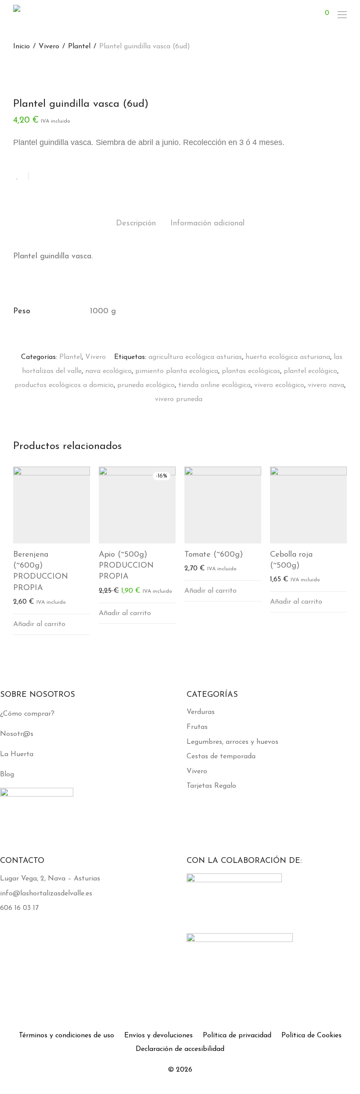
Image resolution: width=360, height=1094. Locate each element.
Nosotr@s (16, 734)
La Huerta (16, 754)
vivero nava (326, 385)
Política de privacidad (237, 1035)
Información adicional (207, 224)
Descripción (136, 224)
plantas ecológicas (251, 371)
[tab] (136, 224)
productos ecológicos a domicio (64, 385)
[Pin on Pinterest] (64, 176)
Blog (7, 774)
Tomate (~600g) (213, 555)
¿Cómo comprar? (27, 713)
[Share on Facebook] (38, 176)
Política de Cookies (311, 1035)
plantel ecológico (310, 371)
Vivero (49, 46)
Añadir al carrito (39, 624)
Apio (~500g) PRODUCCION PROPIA (126, 566)
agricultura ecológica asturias (195, 357)
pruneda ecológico (146, 385)
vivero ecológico (279, 385)
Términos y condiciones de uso (66, 1035)
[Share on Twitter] (51, 176)
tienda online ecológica (214, 385)
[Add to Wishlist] (21, 176)
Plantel (79, 46)
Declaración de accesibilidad (180, 1049)
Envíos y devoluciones (158, 1035)
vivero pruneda (178, 399)
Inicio (21, 46)
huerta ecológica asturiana (287, 357)
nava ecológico (108, 371)
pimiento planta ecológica (176, 371)
